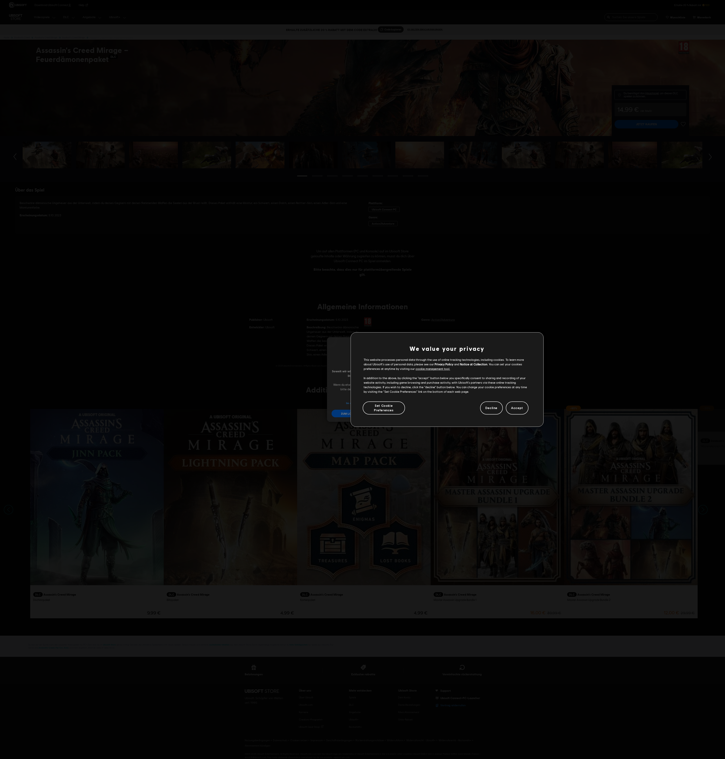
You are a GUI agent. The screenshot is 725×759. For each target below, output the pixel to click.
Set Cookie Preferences (384, 408)
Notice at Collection (473, 364)
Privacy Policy (444, 364)
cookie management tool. (433, 369)
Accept (517, 408)
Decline (491, 408)
